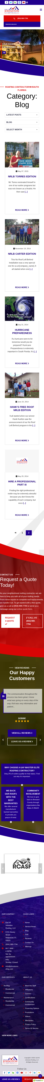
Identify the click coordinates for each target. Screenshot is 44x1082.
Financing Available (11, 24)
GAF (27, 934)
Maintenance (9, 998)
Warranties (29, 1020)
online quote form (24, 609)
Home (27, 922)
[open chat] (39, 1077)
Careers (28, 994)
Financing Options (32, 1008)
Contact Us (29, 942)
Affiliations (29, 990)
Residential (10, 989)
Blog (26, 931)
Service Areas (30, 926)
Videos (27, 1016)
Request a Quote (10, 619)
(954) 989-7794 (22, 18)
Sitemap (28, 946)
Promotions (29, 1012)
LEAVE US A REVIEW (21, 742)
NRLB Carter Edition (22, 253)
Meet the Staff (30, 986)
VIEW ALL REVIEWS (21, 733)
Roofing (7, 986)
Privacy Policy (30, 1024)
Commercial (10, 993)
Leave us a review (10, 1079)
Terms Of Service (31, 1028)
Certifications (30, 998)
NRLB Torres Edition (22, 176)
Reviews (28, 938)
